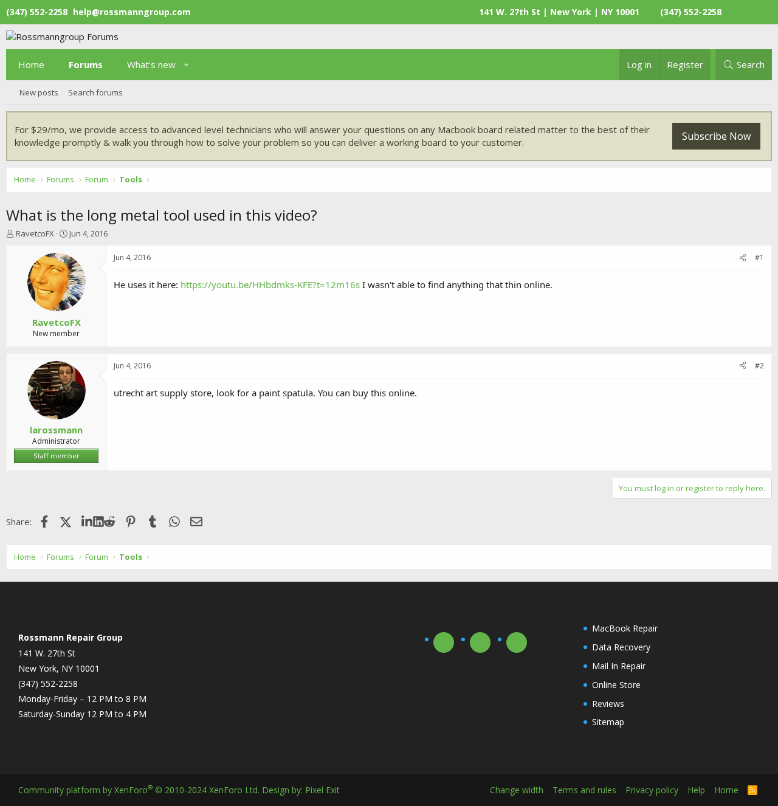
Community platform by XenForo (139, 790)
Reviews (608, 703)
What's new (151, 64)
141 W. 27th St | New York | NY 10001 (559, 12)
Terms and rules (584, 790)
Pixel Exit (322, 790)
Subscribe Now (716, 136)
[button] (186, 64)
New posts (38, 92)
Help (696, 790)
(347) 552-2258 (690, 12)
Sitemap (608, 722)
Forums (86, 64)
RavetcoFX (35, 233)
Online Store (616, 685)
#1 (759, 257)
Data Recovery (621, 647)
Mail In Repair (618, 666)
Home (31, 64)
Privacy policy (651, 790)
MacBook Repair (625, 628)
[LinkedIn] (87, 521)
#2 (759, 365)
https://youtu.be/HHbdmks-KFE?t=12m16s (270, 284)
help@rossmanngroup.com (132, 12)
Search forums (95, 92)
